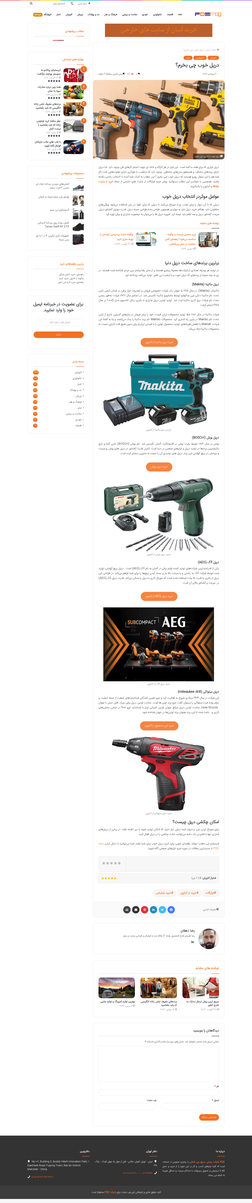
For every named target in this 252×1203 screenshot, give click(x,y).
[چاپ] (127, 909)
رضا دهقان (188, 931)
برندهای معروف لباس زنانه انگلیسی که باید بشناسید (159, 1003)
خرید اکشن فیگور (67, 275)
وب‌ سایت (151, 1100)
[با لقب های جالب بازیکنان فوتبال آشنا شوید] (73, 147)
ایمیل (215, 1100)
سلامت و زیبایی (129, 15)
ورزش (80, 15)
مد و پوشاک (93, 15)
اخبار (58, 15)
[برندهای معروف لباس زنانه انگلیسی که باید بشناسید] (158, 988)
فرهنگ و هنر (110, 15)
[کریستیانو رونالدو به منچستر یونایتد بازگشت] (73, 75)
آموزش (69, 15)
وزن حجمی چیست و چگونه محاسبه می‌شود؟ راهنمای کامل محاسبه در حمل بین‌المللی (180, 239)
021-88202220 (130, 1173)
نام (216, 1086)
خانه (180, 15)
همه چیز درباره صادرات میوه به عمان (49, 89)
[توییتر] (162, 909)
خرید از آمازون (188, 893)
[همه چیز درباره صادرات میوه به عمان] (73, 92)
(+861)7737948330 (42, 1177)
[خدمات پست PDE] (158, 30)
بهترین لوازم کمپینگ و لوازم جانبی (117, 1001)
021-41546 (147, 1173)
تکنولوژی (157, 15)
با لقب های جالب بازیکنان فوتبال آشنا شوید (48, 144)
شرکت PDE (110, 1192)
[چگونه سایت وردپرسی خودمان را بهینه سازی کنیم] (146, 239)
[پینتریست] (144, 909)
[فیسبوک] (171, 909)
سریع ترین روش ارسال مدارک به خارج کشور (202, 1003)
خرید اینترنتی (163, 893)
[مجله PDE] (208, 14)
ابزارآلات (209, 893)
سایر (208, 50)
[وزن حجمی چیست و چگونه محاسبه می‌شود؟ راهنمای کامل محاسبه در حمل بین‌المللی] (209, 239)
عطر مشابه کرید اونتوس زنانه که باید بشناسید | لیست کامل (49, 125)
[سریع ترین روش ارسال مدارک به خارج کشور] (200, 988)
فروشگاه (42, 15)
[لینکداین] (153, 909)
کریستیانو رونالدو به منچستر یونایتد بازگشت (49, 72)
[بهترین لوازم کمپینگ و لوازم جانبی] (117, 988)
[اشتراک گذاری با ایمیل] (135, 909)
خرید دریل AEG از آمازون (159, 596)
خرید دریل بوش (159, 466)
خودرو (145, 15)
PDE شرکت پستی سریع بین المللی (207, 1162)
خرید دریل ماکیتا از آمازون (159, 342)
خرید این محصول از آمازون (159, 725)
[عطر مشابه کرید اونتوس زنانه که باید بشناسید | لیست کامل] (73, 126)
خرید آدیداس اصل (67, 282)
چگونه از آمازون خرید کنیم (71, 278)
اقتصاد (170, 15)
